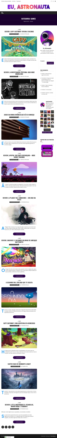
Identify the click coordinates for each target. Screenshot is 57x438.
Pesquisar (42, 61)
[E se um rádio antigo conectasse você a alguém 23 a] (48, 122)
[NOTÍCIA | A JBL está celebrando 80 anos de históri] (52, 111)
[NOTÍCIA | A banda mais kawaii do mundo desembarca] (45, 122)
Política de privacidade (6, 1)
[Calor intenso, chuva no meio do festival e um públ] (41, 118)
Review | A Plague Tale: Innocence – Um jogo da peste (19, 199)
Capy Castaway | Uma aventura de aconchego (19, 323)
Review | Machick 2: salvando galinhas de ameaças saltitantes (19, 241)
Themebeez (53, 436)
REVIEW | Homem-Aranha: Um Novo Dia (47, 93)
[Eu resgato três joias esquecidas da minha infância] (41, 126)
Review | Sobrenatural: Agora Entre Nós (46, 74)
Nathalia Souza (25, 202)
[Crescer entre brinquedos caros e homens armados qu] (48, 115)
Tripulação (18, 1)
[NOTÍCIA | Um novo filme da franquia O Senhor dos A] (45, 126)
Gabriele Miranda (25, 34)
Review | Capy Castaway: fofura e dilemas (19, 31)
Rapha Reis (25, 366)
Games (19, 29)
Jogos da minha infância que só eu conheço (19, 115)
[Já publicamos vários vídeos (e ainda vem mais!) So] (41, 122)
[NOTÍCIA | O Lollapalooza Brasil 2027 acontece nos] (52, 126)
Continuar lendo (19, 65)
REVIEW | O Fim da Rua (46, 89)
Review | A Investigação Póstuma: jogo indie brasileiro (19, 73)
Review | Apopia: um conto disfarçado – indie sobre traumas (19, 156)
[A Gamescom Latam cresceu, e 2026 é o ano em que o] (48, 118)
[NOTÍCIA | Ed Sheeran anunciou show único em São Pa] (45, 111)
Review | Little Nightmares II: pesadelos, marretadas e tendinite (19, 406)
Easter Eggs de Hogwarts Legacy (19, 364)
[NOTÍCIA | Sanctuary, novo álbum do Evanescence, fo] (45, 118)
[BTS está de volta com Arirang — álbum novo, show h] (48, 126)
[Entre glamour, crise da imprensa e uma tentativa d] (48, 111)
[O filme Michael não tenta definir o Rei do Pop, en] (41, 115)
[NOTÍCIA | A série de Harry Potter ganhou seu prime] (52, 122)
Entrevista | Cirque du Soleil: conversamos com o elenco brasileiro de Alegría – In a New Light (47, 80)
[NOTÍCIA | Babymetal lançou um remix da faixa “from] (52, 115)
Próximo (12, 427)
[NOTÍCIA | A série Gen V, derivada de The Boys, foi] (45, 115)
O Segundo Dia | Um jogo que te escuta (19, 282)
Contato (14, 1)
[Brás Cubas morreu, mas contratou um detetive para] (41, 111)
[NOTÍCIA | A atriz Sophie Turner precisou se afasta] (52, 118)
